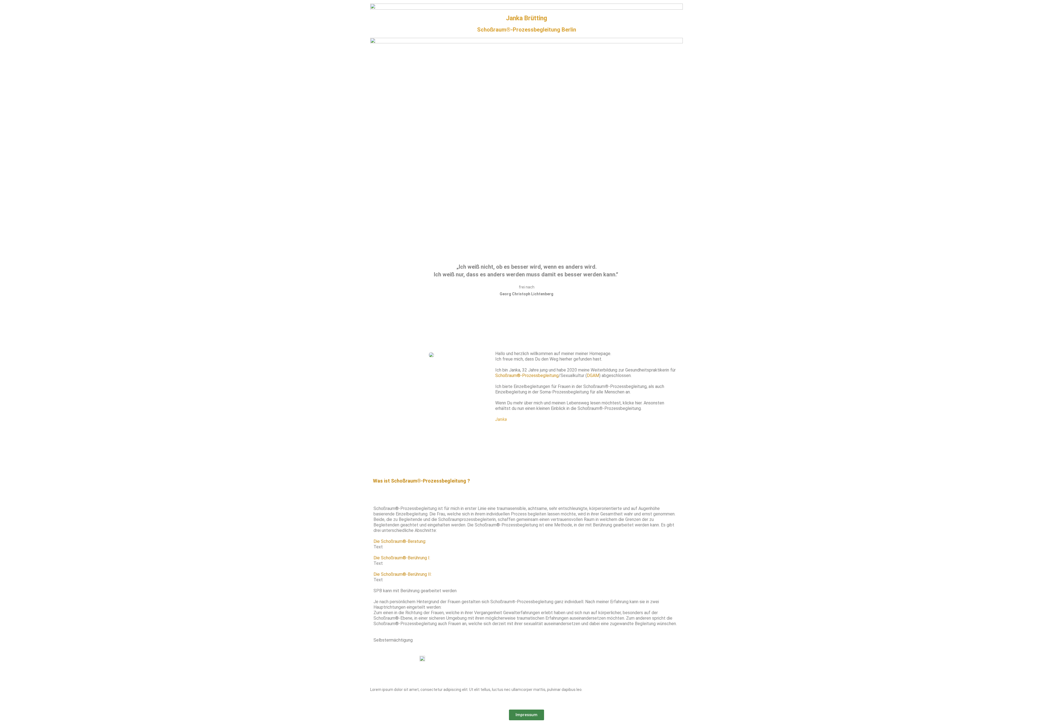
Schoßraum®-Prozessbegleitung (527, 375)
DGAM (593, 375)
